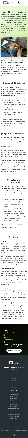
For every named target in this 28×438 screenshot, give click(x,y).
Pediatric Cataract (14, 396)
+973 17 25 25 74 (9, 332)
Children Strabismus (14, 398)
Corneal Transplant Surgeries (14, 408)
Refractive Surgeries (14, 418)
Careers (14, 387)
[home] (8, 3)
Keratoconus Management (14, 410)
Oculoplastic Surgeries (14, 416)
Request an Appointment (14, 350)
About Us (14, 378)
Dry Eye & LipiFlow (14, 406)
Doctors (14, 380)
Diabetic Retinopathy (14, 404)
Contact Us (14, 385)
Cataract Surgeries (14, 394)
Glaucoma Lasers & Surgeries (14, 414)
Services (14, 382)
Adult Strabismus (14, 400)
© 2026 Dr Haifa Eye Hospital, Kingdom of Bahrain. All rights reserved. (14, 431)
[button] (23, 3)
